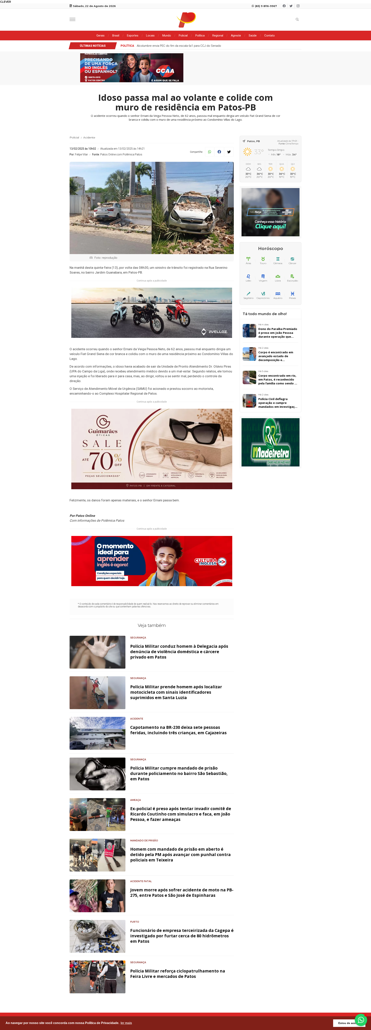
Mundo (166, 35)
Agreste (236, 35)
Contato (269, 35)
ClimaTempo (292, 143)
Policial (183, 35)
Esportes (132, 35)
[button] (361, 1020)
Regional (217, 35)
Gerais (100, 35)
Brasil (115, 35)
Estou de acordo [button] (349, 1023)
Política (200, 35)
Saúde (253, 35)
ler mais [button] (126, 1023)
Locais (150, 35)
